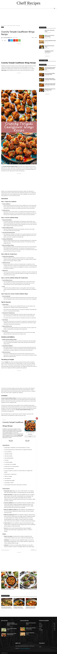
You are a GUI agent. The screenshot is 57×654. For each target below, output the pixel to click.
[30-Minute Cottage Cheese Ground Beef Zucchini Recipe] (19, 602)
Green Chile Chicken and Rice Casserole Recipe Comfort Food (50, 68)
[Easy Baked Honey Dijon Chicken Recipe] (41, 52)
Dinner (5, 25)
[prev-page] (2, 610)
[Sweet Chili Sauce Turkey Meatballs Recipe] (3, 634)
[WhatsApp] (19, 40)
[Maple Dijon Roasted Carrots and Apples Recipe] (41, 90)
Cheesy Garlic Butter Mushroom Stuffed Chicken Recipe (12, 624)
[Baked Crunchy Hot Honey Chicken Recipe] (41, 36)
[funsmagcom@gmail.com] (2, 37)
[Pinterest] (14, 40)
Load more (47, 56)
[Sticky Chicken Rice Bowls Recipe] (41, 47)
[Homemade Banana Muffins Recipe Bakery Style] (41, 74)
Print (30, 436)
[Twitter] (12, 40)
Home (2, 25)
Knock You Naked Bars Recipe (50, 40)
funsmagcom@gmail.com (8, 37)
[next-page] (3, 610)
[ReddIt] (17, 40)
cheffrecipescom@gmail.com (25, 648)
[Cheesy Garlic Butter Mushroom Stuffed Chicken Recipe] (3, 624)
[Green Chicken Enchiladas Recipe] (3, 630)
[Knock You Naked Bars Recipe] (41, 42)
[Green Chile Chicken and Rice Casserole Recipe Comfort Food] (6, 602)
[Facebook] (9, 40)
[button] (54, 8)
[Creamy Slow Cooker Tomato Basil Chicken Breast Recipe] (31, 602)
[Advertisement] (28, 17)
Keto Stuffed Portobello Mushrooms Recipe (29, 589)
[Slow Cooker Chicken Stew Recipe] (41, 31)
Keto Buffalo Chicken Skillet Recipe (7, 589)
